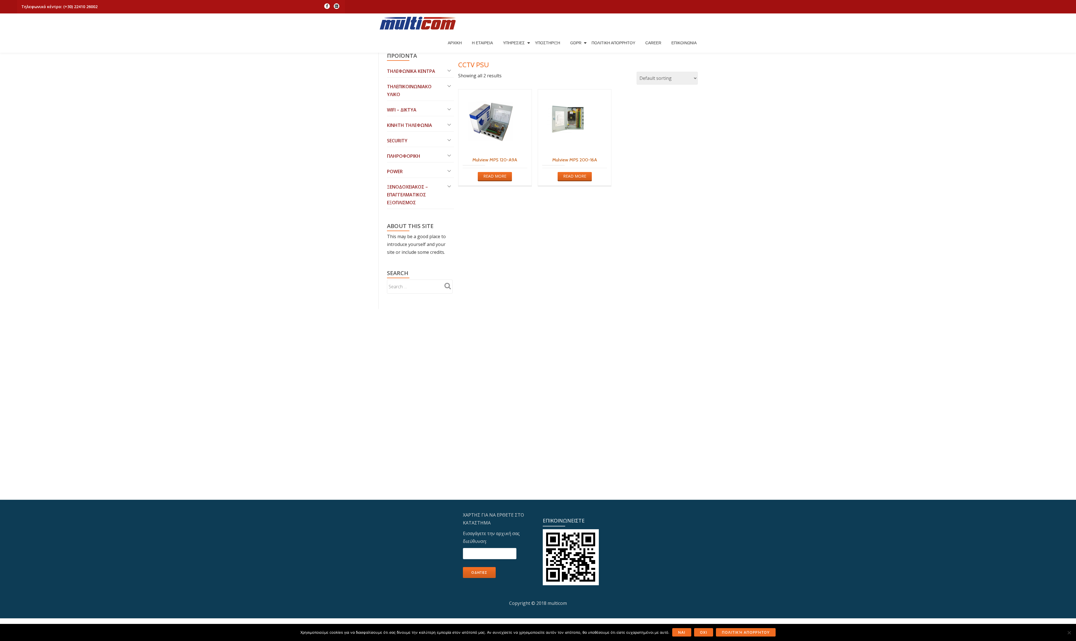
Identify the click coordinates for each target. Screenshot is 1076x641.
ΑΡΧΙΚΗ (455, 43)
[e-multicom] (419, 23)
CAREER (653, 43)
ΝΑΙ (681, 632)
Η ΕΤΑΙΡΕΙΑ (482, 43)
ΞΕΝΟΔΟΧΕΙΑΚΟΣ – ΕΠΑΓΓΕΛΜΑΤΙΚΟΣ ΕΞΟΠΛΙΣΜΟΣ (407, 195)
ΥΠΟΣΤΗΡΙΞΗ (547, 43)
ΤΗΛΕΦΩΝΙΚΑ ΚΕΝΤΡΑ (411, 71)
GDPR (575, 43)
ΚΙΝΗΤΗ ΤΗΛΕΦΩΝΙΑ (409, 125)
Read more (494, 176)
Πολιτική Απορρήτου (746, 632)
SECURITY (397, 141)
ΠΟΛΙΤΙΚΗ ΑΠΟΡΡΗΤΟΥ (613, 43)
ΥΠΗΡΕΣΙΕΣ (514, 43)
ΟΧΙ (703, 632)
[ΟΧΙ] (1069, 632)
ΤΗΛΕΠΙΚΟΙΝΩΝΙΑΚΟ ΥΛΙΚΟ (409, 90)
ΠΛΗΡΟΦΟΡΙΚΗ (403, 156)
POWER (395, 171)
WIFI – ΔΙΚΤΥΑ (401, 110)
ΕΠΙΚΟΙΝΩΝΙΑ (684, 43)
